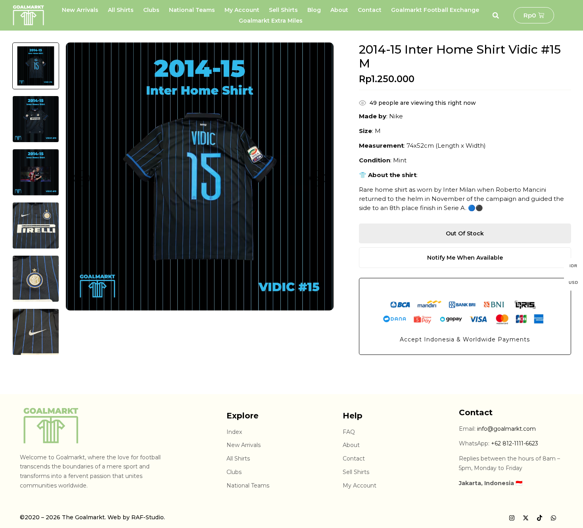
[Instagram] (512, 518)
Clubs (151, 9)
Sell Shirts (283, 9)
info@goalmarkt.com (506, 428)
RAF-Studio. (148, 517)
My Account (241, 9)
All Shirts (121, 9)
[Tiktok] (539, 518)
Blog (314, 9)
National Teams (192, 9)
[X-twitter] (525, 518)
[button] (496, 15)
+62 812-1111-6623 (514, 443)
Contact (370, 9)
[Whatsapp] (553, 518)
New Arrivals (80, 9)
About (339, 9)
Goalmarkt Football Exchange (435, 9)
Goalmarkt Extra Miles (271, 20)
